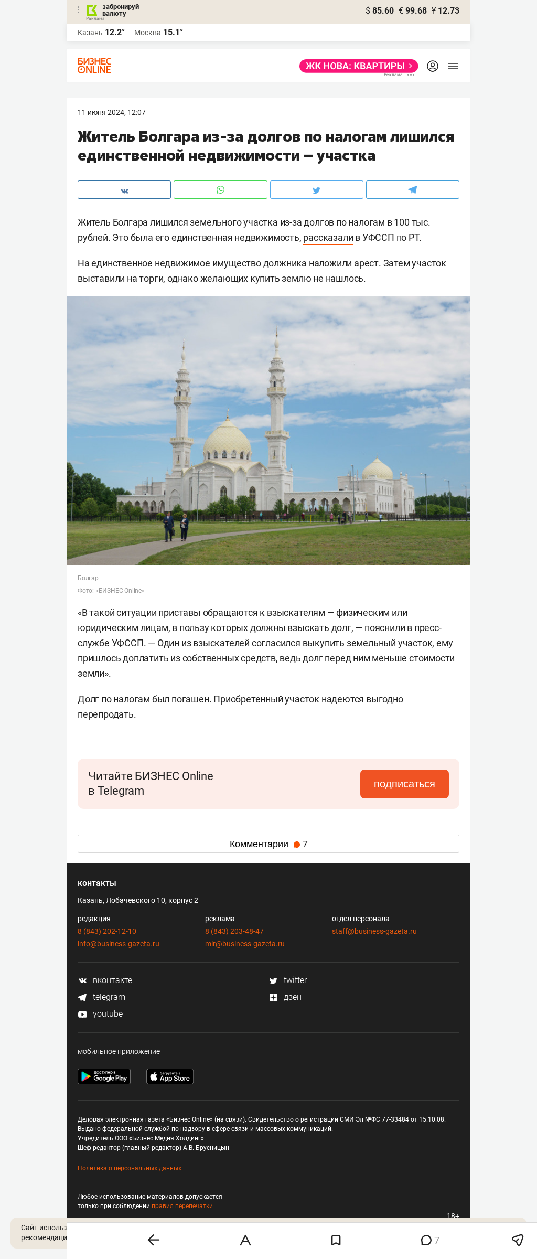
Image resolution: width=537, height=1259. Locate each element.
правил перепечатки (182, 1206)
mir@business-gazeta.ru (245, 944)
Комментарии (269, 844)
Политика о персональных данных (129, 1168)
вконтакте (111, 980)
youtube (107, 1014)
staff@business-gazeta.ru (374, 931)
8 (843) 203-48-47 (234, 931)
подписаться (404, 783)
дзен (292, 997)
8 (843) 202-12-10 (107, 931)
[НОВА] (355, 66)
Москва (147, 32)
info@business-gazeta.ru (118, 944)
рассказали (328, 237)
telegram (108, 997)
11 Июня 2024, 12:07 (112, 112)
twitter (294, 980)
